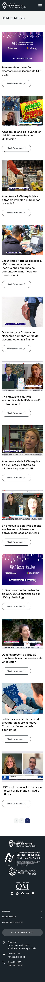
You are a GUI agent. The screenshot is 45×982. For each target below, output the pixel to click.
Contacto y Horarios (20, 932)
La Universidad (9, 917)
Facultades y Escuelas (12, 922)
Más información (14, 83)
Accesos (6, 911)
